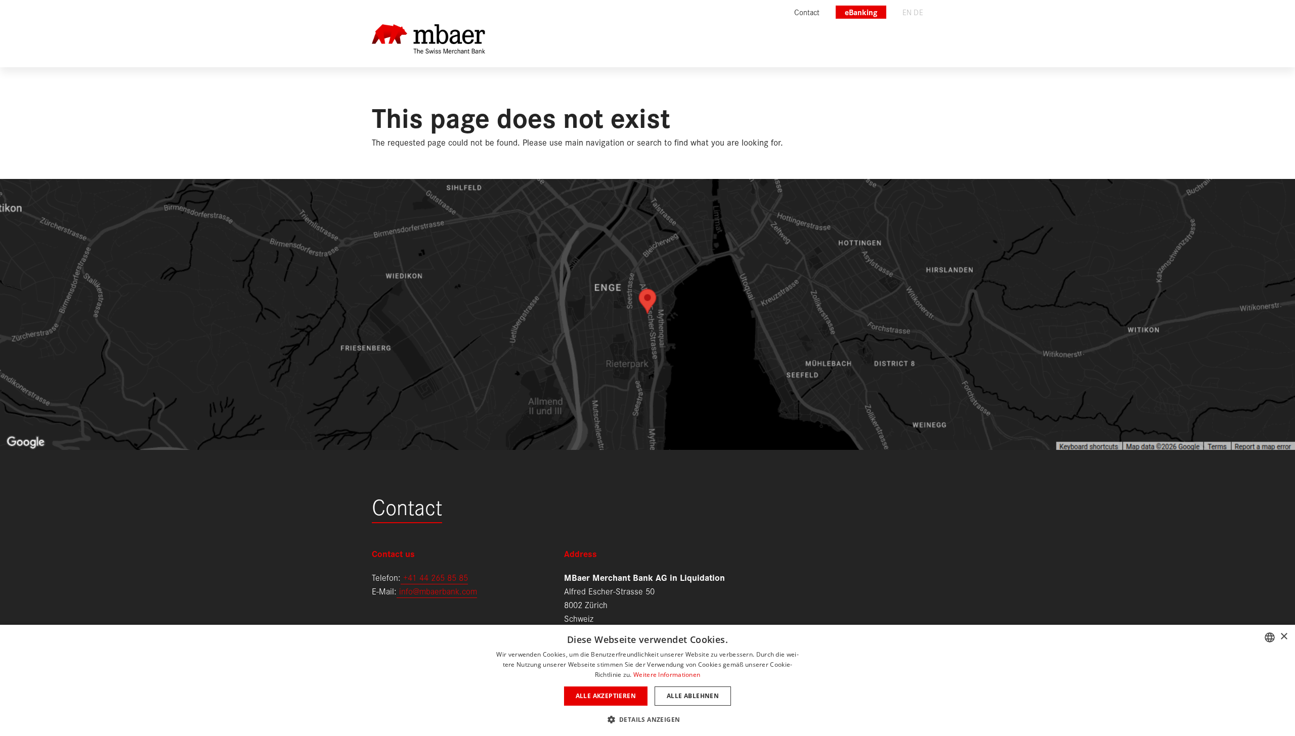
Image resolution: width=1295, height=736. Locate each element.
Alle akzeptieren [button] (606, 696)
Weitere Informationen (666, 674)
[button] (647, 718)
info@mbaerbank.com (437, 590)
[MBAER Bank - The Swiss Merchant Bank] (428, 45)
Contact (407, 505)
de (918, 12)
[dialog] (647, 680)
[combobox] (1270, 637)
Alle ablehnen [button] (693, 696)
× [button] (1283, 636)
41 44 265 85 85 (438, 577)
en (907, 12)
